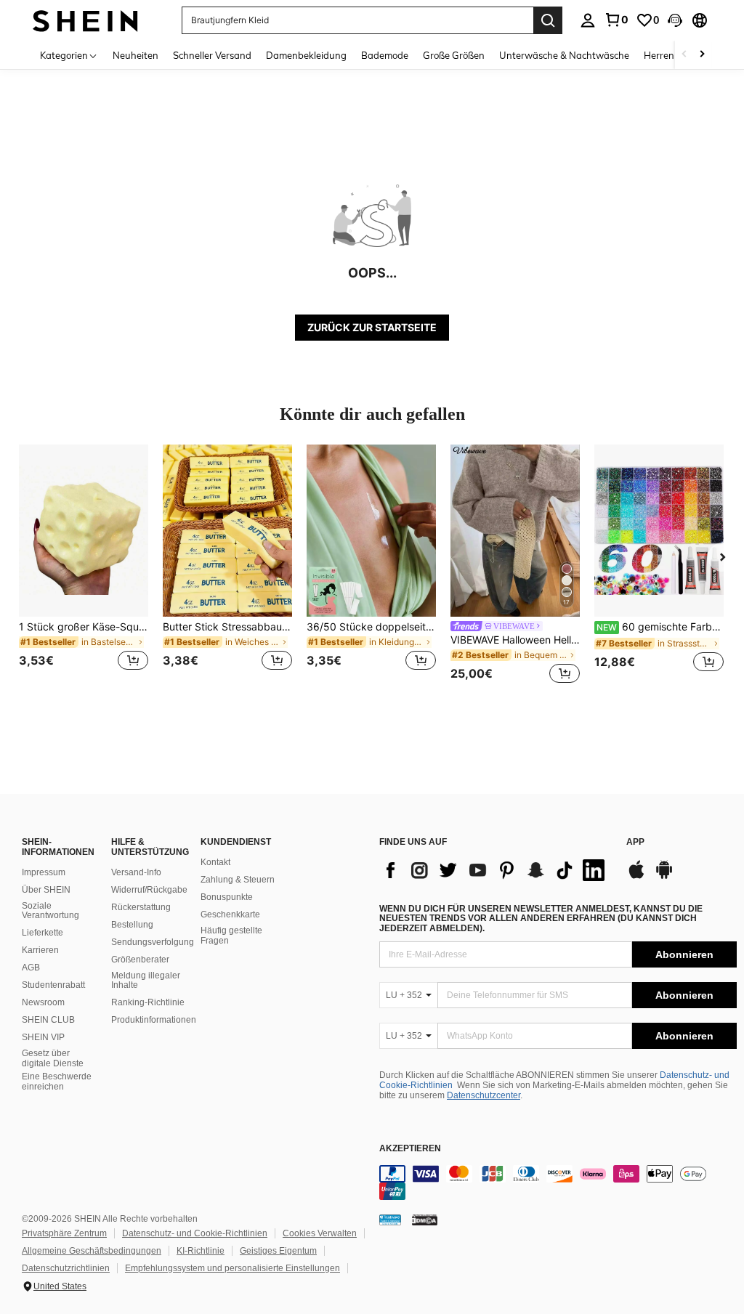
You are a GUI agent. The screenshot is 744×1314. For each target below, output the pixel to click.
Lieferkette (42, 933)
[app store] (636, 877)
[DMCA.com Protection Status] (424, 1219)
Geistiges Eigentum (278, 1251)
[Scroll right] (702, 55)
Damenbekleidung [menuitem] (306, 55)
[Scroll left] (684, 55)
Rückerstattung (141, 907)
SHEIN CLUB (48, 1020)
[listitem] (83, 566)
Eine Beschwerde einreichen (57, 1081)
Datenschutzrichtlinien (66, 1268)
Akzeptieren (410, 1148)
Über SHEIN (46, 890)
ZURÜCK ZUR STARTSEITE (372, 327)
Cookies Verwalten (320, 1233)
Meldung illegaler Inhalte (145, 980)
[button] (675, 20)
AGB (31, 967)
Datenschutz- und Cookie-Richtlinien (194, 1233)
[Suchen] (547, 20)
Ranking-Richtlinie (148, 1002)
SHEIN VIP (43, 1037)
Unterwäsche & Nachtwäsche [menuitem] (564, 55)
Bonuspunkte (227, 897)
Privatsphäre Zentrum (64, 1233)
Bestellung (132, 925)
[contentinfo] (558, 1182)
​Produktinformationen (153, 1020)
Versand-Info (136, 872)
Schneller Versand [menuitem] (212, 55)
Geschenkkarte (230, 914)
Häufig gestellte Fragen (231, 935)
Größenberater (140, 959)
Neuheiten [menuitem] (135, 55)
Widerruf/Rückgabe (149, 890)
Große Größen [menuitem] (454, 55)
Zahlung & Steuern (238, 880)
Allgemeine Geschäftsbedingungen (91, 1251)
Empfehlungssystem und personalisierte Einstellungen (232, 1268)
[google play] (664, 877)
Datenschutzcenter (483, 1095)
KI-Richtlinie (201, 1251)
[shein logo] (85, 20)
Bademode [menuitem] (384, 55)
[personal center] (588, 20)
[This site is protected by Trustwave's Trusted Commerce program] (390, 1219)
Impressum (43, 872)
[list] (495, 870)
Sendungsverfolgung (152, 942)
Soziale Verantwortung (50, 911)
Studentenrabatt (53, 985)
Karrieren (40, 950)
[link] (616, 19)
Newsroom (43, 1002)
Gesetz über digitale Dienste (53, 1058)
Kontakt (215, 862)
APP (635, 842)
